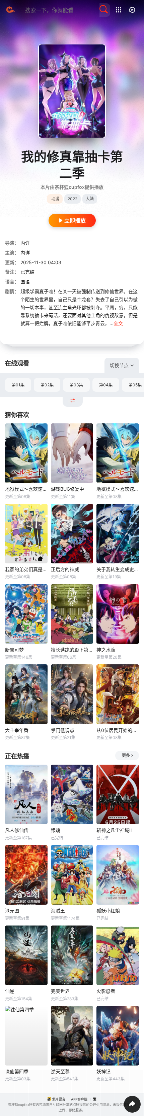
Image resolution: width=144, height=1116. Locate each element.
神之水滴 (105, 650)
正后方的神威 (65, 569)
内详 (25, 243)
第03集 (76, 384)
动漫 (55, 198)
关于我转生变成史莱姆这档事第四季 (117, 569)
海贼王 (58, 910)
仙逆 (9, 991)
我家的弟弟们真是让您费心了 (26, 569)
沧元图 (12, 910)
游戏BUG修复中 (67, 489)
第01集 (18, 384)
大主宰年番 (16, 730)
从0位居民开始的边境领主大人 (117, 730)
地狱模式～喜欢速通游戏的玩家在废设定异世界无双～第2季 (26, 489)
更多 (126, 755)
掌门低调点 (62, 730)
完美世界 (60, 991)
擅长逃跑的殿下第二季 (72, 650)
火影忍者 (105, 991)
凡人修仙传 (16, 830)
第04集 (106, 384)
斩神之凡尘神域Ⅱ (114, 830)
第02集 (47, 384)
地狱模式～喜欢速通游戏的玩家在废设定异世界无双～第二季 (117, 489)
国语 (25, 281)
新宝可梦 (14, 650)
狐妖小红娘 (108, 910)
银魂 (55, 830)
